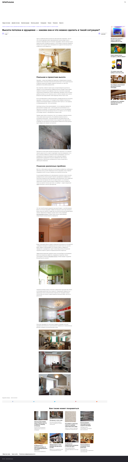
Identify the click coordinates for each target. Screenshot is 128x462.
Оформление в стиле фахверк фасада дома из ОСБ (56, 446)
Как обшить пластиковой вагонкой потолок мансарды (118, 86)
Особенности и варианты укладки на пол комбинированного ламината (40, 447)
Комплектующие (25, 23)
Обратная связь (6, 454)
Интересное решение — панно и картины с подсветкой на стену (117, 40)
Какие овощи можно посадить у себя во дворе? (118, 56)
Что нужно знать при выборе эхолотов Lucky (117, 72)
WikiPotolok (8, 2)
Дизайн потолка (16, 23)
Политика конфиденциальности (27, 454)
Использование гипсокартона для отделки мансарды (85, 424)
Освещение (43, 23)
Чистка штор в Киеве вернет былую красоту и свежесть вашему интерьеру (40, 423)
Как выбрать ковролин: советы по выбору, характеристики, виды (71, 425)
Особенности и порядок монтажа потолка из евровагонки (117, 103)
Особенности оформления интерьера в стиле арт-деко (71, 445)
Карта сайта (15, 454)
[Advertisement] (64, 13)
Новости (61, 23)
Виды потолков (6, 23)
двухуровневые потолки (42, 214)
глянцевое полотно (52, 256)
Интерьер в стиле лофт (56, 420)
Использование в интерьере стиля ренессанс (85, 446)
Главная (4, 26)
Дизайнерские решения (18, 26)
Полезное (55, 23)
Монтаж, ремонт (35, 23)
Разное (49, 23)
